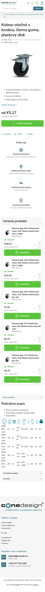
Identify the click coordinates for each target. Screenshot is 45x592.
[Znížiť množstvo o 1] (39, 246)
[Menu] (42, 3)
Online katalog (6, 522)
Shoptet (17, 585)
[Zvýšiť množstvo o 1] (39, 243)
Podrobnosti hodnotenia (32, 40)
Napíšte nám (5, 540)
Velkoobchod (6, 528)
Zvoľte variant (24, 123)
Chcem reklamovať (8, 525)
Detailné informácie (8, 105)
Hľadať (38, 8)
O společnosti (6, 537)
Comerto (35, 585)
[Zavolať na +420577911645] (28, 3)
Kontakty (4, 543)
